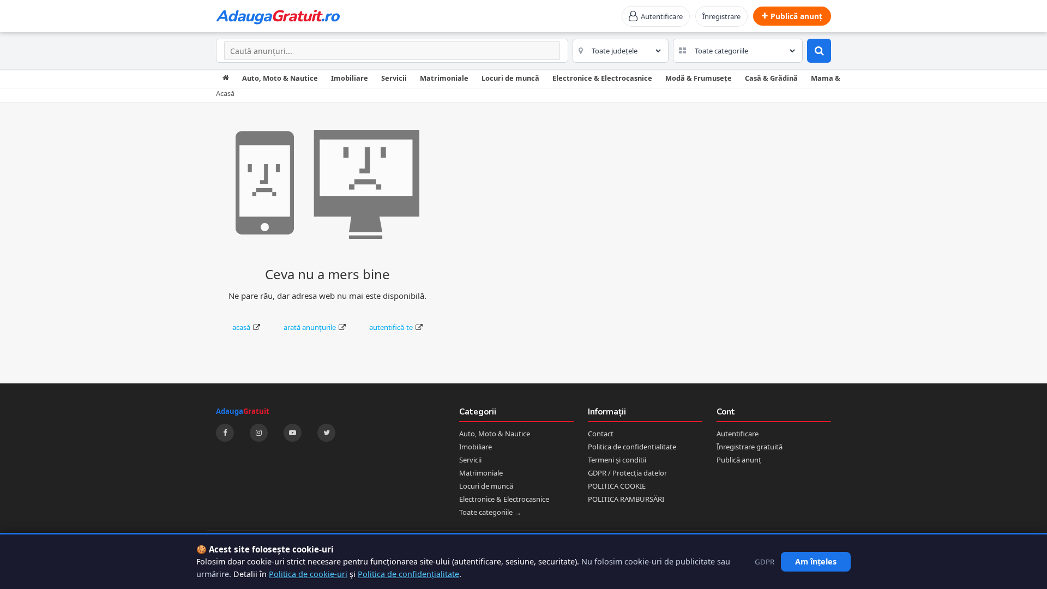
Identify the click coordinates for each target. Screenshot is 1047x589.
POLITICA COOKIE (617, 486)
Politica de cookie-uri (308, 574)
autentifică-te (391, 327)
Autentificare (738, 433)
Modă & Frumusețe (698, 78)
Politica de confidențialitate (408, 574)
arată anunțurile (310, 327)
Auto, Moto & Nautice (280, 78)
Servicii (394, 78)
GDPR (764, 562)
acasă (241, 327)
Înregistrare (721, 16)
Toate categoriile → (490, 512)
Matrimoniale (444, 78)
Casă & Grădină (771, 78)
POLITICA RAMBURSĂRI (626, 499)
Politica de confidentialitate (632, 447)
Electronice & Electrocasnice (602, 78)
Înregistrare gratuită (750, 447)
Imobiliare (349, 78)
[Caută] (819, 51)
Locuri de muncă (510, 78)
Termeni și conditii (617, 460)
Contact (600, 433)
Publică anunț (739, 460)
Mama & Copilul (838, 78)
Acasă (225, 93)
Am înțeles (816, 561)
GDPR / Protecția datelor (627, 473)
